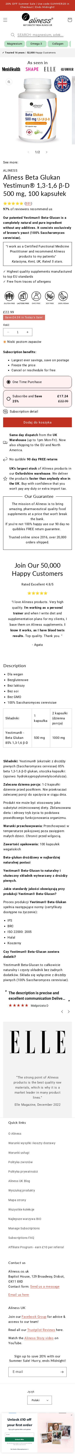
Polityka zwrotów (20, 1162)
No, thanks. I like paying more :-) (19, 1449)
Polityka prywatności (23, 1171)
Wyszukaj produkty (21, 1190)
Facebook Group (34, 1317)
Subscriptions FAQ (21, 1237)
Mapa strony (17, 1200)
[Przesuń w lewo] (28, 152)
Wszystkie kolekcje (21, 1209)
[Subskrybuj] (61, 1372)
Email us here (18, 1295)
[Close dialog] (71, 1415)
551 (28, 203)
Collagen (58, 43)
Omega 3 (36, 43)
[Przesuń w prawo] (46, 152)
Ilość (6, 324)
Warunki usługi (18, 1152)
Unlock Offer (19, 1439)
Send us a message (44, 1286)
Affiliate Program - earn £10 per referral (36, 1247)
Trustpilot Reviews (41, 1330)
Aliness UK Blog (19, 1181)
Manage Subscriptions (24, 1228)
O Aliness (14, 1133)
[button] (5, 20)
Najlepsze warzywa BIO (24, 1219)
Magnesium (14, 43)
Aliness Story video (39, 1338)
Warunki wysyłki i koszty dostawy (31, 1143)
